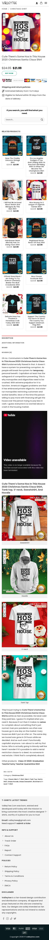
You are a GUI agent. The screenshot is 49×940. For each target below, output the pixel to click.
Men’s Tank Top (31, 779)
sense (43, 722)
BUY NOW (9, 73)
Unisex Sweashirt (25, 782)
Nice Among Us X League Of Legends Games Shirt (36, 205)
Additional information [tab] (13, 343)
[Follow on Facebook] (3, 918)
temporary (38, 370)
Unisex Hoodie (13, 782)
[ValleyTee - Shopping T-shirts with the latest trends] (9, 2)
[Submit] (42, 119)
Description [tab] (7, 338)
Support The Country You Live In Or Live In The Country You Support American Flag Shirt (36, 321)
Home (4, 8)
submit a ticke (23, 823)
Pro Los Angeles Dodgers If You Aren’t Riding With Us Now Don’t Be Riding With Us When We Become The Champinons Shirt (36, 164)
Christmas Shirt (18, 8)
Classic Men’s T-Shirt (16, 779)
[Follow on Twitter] (15, 918)
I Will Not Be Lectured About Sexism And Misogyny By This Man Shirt (12, 206)
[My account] (37, 3)
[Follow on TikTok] (11, 918)
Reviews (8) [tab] (7, 352)
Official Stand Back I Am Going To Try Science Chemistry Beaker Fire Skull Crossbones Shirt (12, 280)
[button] (41, 3)
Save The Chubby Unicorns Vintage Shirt (12, 160)
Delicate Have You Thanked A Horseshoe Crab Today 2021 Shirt (12, 320)
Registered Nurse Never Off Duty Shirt (36, 242)
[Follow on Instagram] (7, 918)
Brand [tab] (4, 348)
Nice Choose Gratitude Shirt (36, 277)
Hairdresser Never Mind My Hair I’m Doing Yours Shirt (12, 243)
